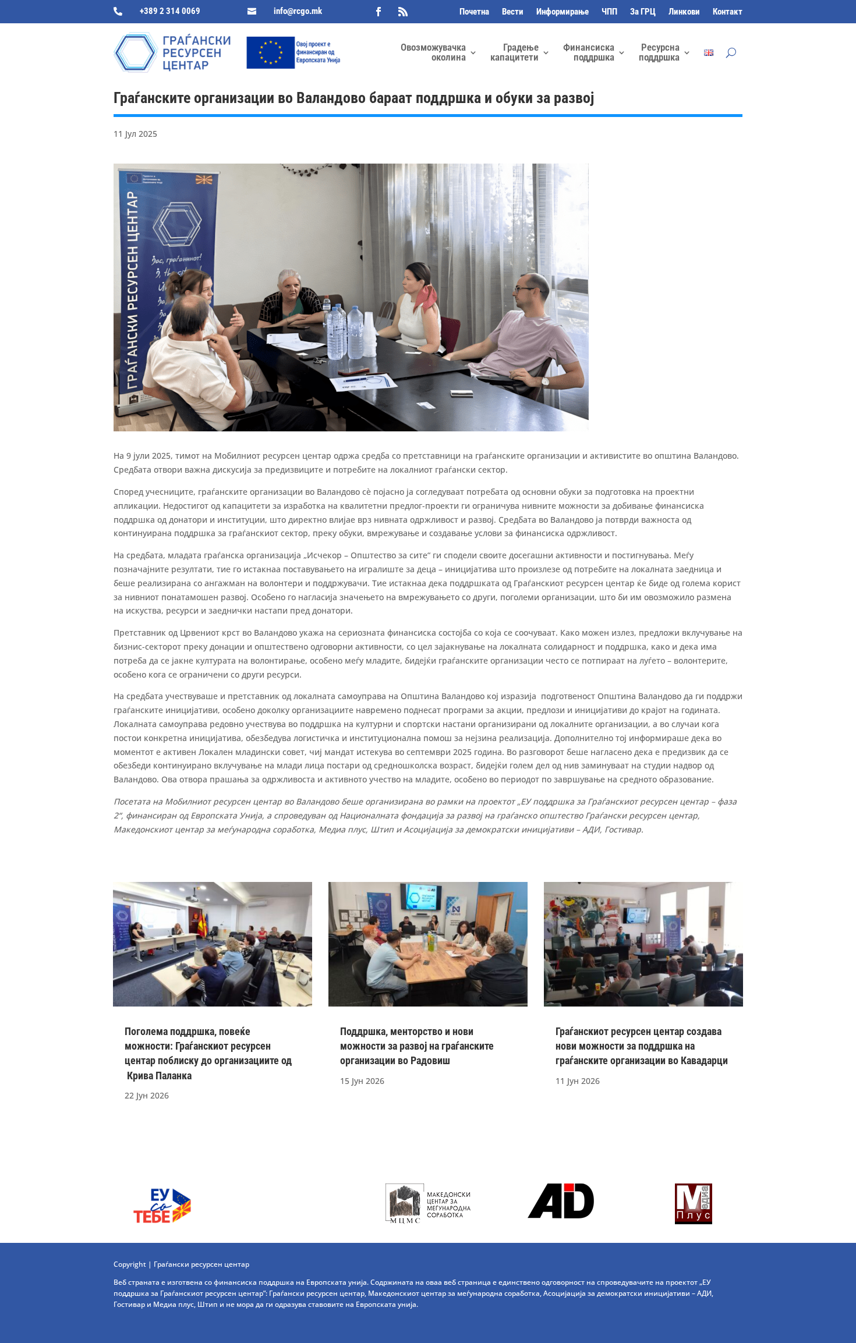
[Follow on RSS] (403, 11)
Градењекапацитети (514, 52)
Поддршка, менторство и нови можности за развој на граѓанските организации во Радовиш (417, 1045)
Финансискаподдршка (588, 52)
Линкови (684, 12)
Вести (512, 12)
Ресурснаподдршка (659, 52)
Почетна (474, 12)
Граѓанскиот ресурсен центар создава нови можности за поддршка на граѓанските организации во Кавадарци (642, 1045)
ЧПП (609, 12)
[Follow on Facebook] (378, 11)
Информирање (562, 12)
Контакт (727, 12)
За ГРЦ (643, 12)
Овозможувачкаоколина (433, 52)
